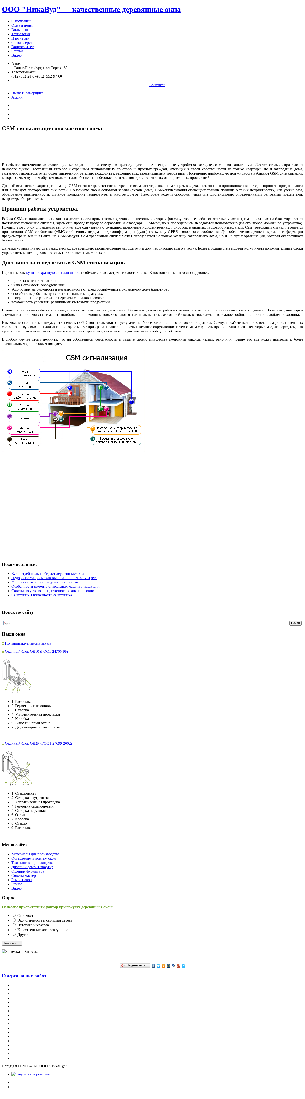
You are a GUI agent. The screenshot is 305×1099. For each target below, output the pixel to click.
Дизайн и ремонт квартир (32, 867)
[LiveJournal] (173, 966)
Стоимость (26, 915)
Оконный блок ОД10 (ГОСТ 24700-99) (36, 651)
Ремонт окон (21, 880)
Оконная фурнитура (27, 871)
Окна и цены (22, 25)
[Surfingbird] (183, 966)
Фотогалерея (21, 42)
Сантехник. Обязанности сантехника (41, 595)
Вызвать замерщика (27, 93)
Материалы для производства (35, 854)
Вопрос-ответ (22, 47)
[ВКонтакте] (153, 966)
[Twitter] (158, 966)
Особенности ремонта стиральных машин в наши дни (55, 586)
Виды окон (20, 30)
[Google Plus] (178, 966)
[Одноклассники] (163, 966)
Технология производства (32, 863)
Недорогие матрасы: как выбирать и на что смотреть (54, 578)
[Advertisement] (88, 147)
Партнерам (20, 38)
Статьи (17, 51)
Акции (17, 97)
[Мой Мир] (168, 966)
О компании (21, 21)
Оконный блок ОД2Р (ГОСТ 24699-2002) (38, 743)
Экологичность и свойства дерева (44, 920)
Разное (16, 884)
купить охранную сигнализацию (52, 273)
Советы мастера (24, 875)
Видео (16, 55)
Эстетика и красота (33, 925)
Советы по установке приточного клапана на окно (52, 591)
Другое (23, 935)
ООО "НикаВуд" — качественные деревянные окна (91, 9)
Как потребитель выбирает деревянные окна (47, 574)
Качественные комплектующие (42, 930)
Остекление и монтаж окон (33, 858)
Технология (20, 34)
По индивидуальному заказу (28, 643)
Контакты (157, 85)
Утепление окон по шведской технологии (45, 582)
